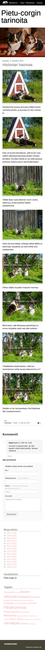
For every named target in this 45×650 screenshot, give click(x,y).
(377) (11, 541)
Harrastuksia (9, 592)
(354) (11, 546)
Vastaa (9, 456)
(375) (11, 551)
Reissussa (10, 615)
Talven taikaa (16, 619)
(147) (11, 564)
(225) (11, 533)
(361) (11, 544)
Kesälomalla (16, 600)
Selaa (22, 2)
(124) (11, 567)
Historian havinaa (17, 65)
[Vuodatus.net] (11, 644)
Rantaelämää (24, 612)
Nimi (7, 470)
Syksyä (35, 616)
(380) (11, 554)
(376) (11, 536)
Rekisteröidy (30, 2)
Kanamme (7, 600)
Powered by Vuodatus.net (33, 647)
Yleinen (24, 623)
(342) (11, 557)
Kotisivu (16, 487)
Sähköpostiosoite (17, 478)
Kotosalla (8, 603)
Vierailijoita (12, 623)
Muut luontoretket (29, 603)
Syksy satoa (28, 616)
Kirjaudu (39, 2)
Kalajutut (36, 597)
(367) (11, 538)
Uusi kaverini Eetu (35, 619)
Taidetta (6, 619)
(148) (11, 562)
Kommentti (8, 496)
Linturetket (17, 603)
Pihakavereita (11, 611)
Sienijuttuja (20, 616)
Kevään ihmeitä (27, 600)
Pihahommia (15, 607)
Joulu (17, 592)
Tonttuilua (27, 619)
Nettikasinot (13, 2)
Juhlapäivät (24, 596)
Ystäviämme (32, 624)
